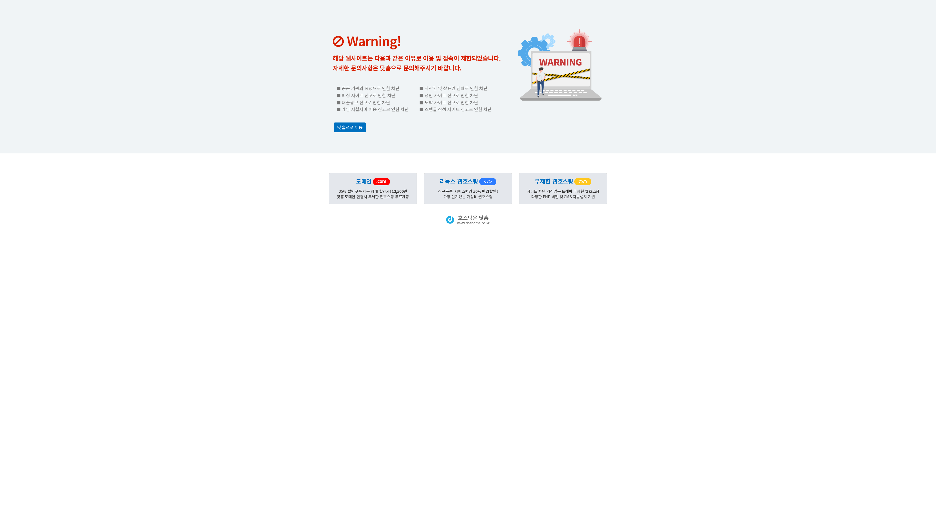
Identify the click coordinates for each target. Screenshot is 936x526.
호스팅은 (473, 219)
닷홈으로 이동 (350, 127)
